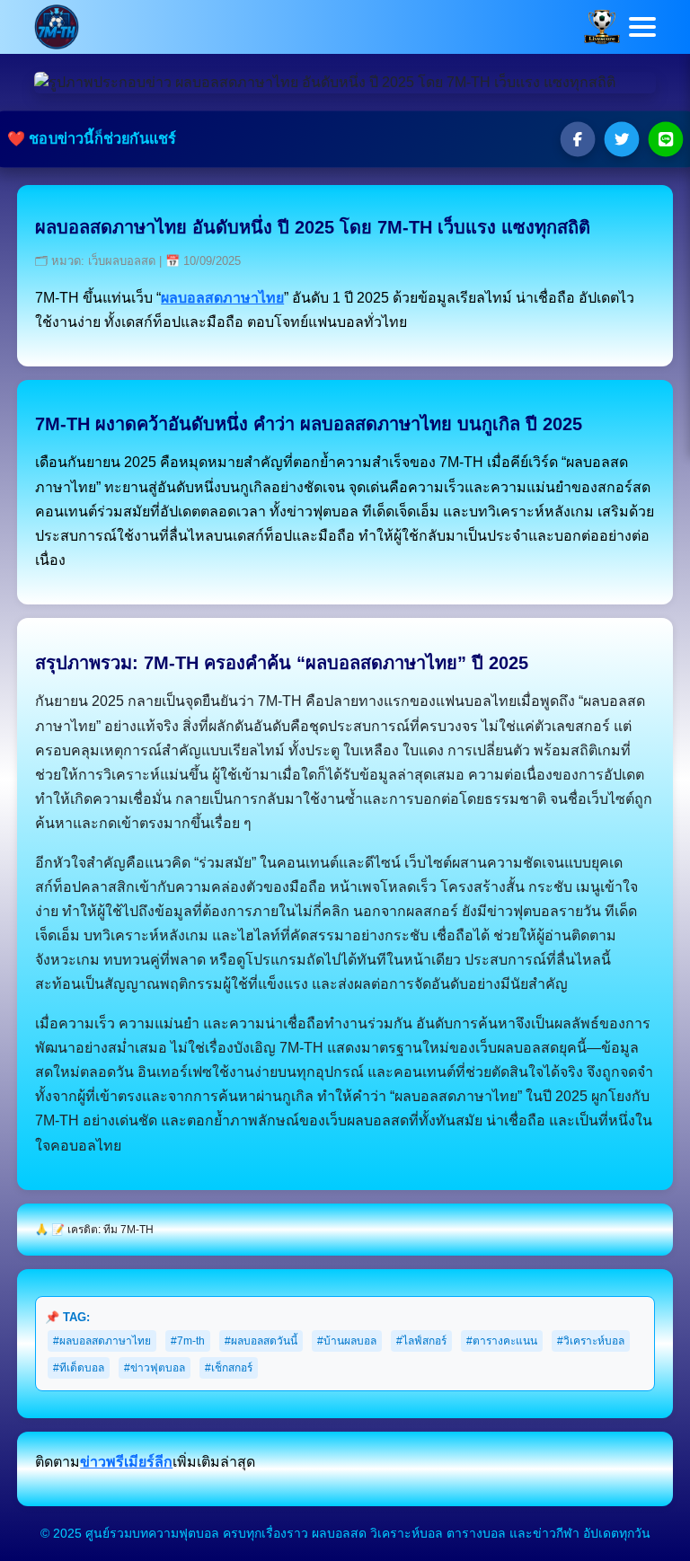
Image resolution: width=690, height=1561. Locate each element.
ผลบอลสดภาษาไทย (222, 297)
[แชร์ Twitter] (616, 139)
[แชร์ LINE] (659, 139)
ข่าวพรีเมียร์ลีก (126, 1461)
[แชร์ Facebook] (573, 139)
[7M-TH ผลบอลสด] (56, 25)
